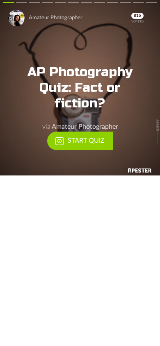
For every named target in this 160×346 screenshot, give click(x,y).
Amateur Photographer (55, 17)
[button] (80, 87)
